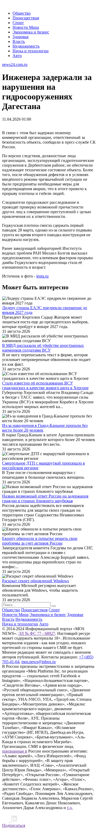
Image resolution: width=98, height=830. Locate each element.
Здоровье (21, 37)
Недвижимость (26, 46)
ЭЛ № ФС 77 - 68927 (36, 633)
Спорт (18, 22)
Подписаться (13, 825)
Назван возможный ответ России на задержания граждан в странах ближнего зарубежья (45, 498)
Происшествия (26, 18)
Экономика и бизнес (31, 32)
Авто (17, 55)
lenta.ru (42, 276)
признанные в (14, 751)
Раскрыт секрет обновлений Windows (35, 581)
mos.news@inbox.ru (38, 661)
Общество (22, 13)
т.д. (70, 807)
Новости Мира (26, 27)
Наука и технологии (31, 51)
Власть (19, 41)
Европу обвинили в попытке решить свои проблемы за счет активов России (39, 540)
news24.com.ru (14, 64)
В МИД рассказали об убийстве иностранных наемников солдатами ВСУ (43, 347)
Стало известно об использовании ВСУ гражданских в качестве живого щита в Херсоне (45, 385)
